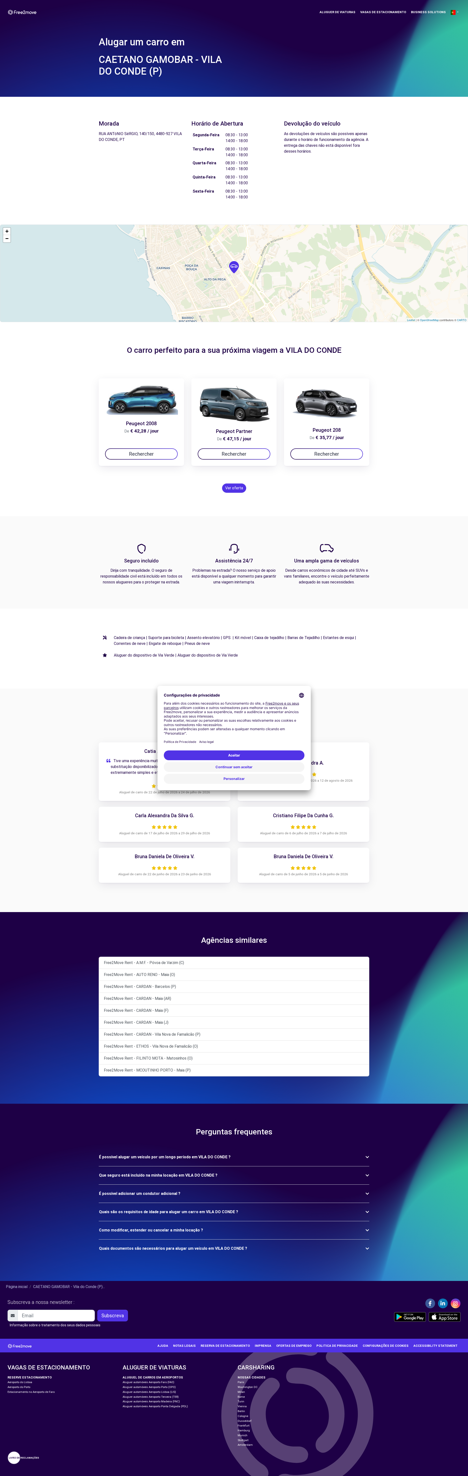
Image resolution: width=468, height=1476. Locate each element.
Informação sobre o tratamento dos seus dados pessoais (55, 1325)
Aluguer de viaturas (337, 12)
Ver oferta (234, 488)
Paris (241, 1382)
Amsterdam (245, 1444)
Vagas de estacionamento (383, 12)
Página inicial (17, 1286)
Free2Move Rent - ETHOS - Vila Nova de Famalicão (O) (151, 1046)
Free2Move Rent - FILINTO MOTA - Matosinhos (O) (148, 1058)
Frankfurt (243, 1425)
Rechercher (141, 454)
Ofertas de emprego (294, 1346)
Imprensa (263, 1346)
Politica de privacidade (337, 1346)
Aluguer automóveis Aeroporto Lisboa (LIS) (149, 1392)
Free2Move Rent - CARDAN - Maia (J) (136, 1022)
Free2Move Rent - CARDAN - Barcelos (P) (140, 986)
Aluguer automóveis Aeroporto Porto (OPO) (149, 1387)
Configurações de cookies (386, 1346)
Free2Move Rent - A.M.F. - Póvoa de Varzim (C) (144, 962)
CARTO (462, 320)
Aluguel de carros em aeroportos (153, 1377)
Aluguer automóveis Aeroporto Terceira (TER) (151, 1396)
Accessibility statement (435, 1346)
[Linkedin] (443, 1303)
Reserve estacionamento (30, 1377)
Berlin (241, 1411)
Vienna (242, 1406)
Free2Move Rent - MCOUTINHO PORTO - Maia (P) (147, 1070)
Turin (241, 1401)
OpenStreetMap (429, 320)
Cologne (243, 1416)
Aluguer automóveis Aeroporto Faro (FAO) (148, 1382)
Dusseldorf (245, 1421)
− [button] (7, 239)
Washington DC (248, 1387)
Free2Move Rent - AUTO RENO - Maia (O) (139, 974)
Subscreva (112, 1316)
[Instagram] (455, 1303)
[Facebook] (430, 1303)
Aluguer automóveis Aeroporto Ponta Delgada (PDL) (155, 1406)
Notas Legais (184, 1346)
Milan (241, 1392)
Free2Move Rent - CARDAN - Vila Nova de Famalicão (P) (152, 1034)
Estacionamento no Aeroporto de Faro (31, 1392)
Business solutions (428, 12)
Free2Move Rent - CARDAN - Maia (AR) (137, 998)
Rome (241, 1396)
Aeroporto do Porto (19, 1387)
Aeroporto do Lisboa (20, 1382)
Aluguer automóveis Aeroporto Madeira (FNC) (151, 1401)
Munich (242, 1435)
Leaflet (411, 320)
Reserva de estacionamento (225, 1346)
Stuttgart (243, 1440)
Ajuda (162, 1346)
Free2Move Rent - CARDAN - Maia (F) (136, 1010)
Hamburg (244, 1430)
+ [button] (7, 231)
